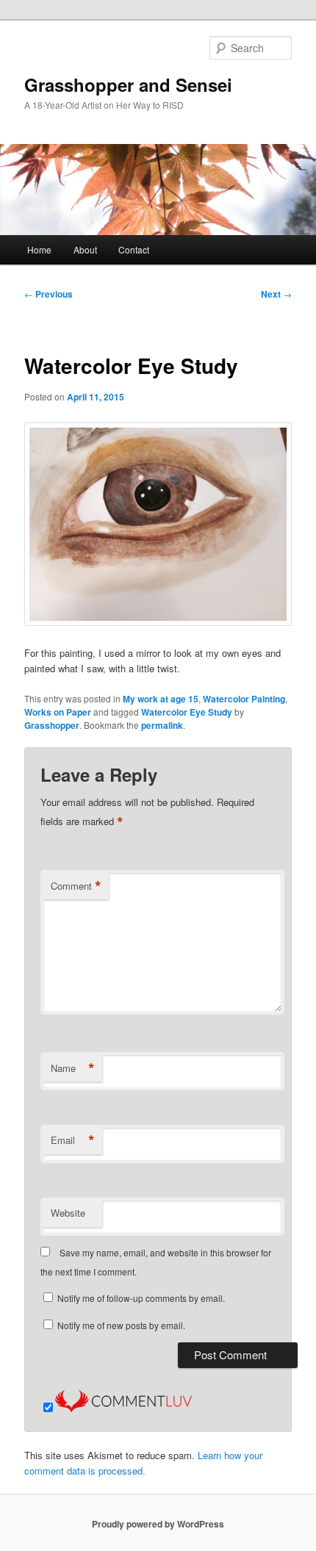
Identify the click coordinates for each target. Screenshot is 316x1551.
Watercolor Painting (244, 698)
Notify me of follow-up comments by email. (141, 1298)
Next (276, 294)
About (85, 249)
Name (73, 1068)
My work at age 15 (160, 698)
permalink (162, 725)
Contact (133, 249)
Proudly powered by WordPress (158, 1523)
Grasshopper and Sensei (128, 84)
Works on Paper (57, 712)
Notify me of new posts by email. (121, 1325)
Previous (48, 294)
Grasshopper (51, 725)
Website (68, 1213)
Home (39, 249)
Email (73, 1140)
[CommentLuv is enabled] (123, 1408)
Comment (76, 886)
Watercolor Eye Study (186, 712)
